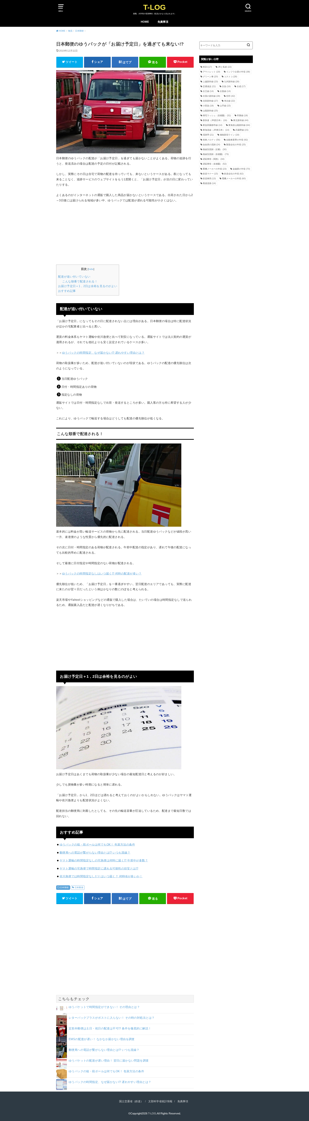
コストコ (230, 76)
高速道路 (209, 183)
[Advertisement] (125, 233)
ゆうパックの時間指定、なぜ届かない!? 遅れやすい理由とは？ (103, 352)
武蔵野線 (241, 130)
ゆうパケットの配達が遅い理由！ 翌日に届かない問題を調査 (109, 1060)
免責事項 (163, 21)
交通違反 (209, 86)
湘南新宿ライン (229, 135)
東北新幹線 (240, 120)
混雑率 (208, 135)
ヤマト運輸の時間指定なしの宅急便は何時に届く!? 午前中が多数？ (104, 860)
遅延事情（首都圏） (215, 164)
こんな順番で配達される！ (79, 281)
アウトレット (211, 72)
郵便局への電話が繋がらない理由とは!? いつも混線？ (95, 852)
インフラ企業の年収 (238, 72)
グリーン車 (210, 76)
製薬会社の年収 (236, 144)
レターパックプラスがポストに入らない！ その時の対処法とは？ (111, 1017)
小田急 (208, 105)
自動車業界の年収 (237, 140)
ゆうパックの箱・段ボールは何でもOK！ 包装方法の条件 (97, 844)
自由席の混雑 (211, 144)
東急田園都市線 (212, 125)
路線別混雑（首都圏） (216, 154)
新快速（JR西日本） (215, 120)
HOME (145, 21)
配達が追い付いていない (74, 276)
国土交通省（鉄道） (131, 1101)
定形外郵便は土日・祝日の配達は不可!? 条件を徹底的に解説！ (110, 1028)
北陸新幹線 (210, 101)
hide (91, 269)
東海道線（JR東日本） (216, 130)
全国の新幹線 (211, 96)
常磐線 (242, 115)
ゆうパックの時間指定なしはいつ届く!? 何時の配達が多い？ (102, 573)
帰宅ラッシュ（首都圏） (217, 115)
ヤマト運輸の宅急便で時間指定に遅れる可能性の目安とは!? (99, 868)
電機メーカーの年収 (234, 178)
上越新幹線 (210, 81)
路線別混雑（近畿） (215, 149)
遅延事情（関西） (213, 159)
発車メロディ (211, 140)
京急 (226, 86)
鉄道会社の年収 (234, 173)
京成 (241, 86)
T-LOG (154, 7)
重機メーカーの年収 (215, 169)
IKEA (207, 67)
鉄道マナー (210, 173)
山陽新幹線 (210, 110)
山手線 (225, 105)
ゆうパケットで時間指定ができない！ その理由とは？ (104, 1007)
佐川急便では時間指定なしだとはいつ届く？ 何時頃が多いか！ (101, 876)
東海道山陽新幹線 (239, 125)
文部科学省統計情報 (160, 1101)
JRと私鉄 (225, 67)
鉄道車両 (209, 178)
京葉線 (225, 91)
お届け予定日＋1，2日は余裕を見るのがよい (87, 286)
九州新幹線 (231, 81)
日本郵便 (64, 887)
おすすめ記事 (67, 290)
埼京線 (229, 101)
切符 (230, 96)
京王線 (208, 91)
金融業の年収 (241, 169)
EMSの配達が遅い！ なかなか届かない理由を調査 (102, 1039)
